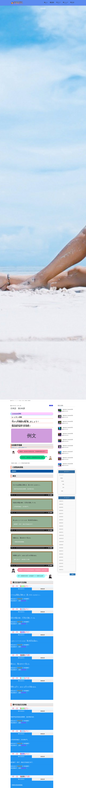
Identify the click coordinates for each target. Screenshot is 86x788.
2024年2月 (61, 529)
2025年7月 (61, 501)
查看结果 (42, 588)
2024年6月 (61, 516)
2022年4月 (61, 560)
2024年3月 (61, 526)
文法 (63, 487)
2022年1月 (61, 569)
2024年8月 (61, 510)
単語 (63, 484)
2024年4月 (61, 522)
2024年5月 (61, 519)
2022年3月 (61, 563)
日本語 (51, 405)
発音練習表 (13, 471)
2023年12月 (61, 535)
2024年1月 (61, 532)
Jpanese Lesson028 (67, 445)
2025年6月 (61, 504)
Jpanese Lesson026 (67, 457)
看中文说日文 (21, 711)
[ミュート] (48, 495)
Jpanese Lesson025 (67, 463)
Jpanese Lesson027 (67, 451)
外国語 (61, 478)
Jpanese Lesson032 (67, 421)
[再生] (12, 495)
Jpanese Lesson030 (67, 433)
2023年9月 (61, 544)
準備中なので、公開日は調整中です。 (19, 447)
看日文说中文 (21, 588)
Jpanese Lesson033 (67, 415)
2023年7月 (61, 550)
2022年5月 (61, 557)
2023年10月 (61, 541)
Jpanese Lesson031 (67, 427)
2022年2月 (61, 566)
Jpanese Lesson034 (67, 409)
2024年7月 (61, 513)
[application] (32, 495)
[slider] (51, 495)
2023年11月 (61, 538)
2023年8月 (61, 547)
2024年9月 (61, 507)
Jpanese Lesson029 (67, 439)
